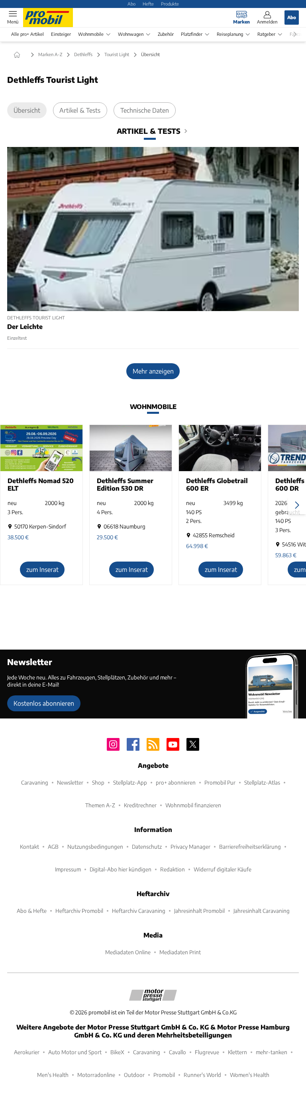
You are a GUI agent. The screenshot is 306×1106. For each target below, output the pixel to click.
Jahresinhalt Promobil (199, 910)
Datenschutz (147, 846)
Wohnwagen (130, 34)
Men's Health (53, 1074)
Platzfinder (191, 34)
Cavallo (177, 1052)
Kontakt (29, 846)
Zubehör (166, 34)
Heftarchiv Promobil (79, 910)
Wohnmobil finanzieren (193, 805)
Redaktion (172, 869)
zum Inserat (42, 569)
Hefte (148, 3)
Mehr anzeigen (153, 371)
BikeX (117, 1052)
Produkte (170, 3)
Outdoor (134, 1074)
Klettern (237, 1052)
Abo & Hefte (32, 910)
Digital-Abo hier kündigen (120, 869)
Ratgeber (266, 34)
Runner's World (202, 1074)
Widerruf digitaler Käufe (222, 869)
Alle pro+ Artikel (27, 34)
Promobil (164, 1074)
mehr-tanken (271, 1052)
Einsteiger (61, 34)
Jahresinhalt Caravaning (261, 910)
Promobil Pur (219, 782)
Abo (131, 3)
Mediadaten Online (128, 952)
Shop (98, 782)
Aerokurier (26, 1052)
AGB (53, 846)
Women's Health (249, 1074)
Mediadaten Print (180, 952)
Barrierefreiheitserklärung (250, 846)
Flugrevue (207, 1052)
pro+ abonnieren (176, 782)
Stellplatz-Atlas (262, 782)
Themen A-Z (100, 805)
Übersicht (27, 110)
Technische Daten (144, 110)
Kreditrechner (140, 805)
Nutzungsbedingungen (95, 846)
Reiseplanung (230, 34)
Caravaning (34, 782)
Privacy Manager (190, 846)
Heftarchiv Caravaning (138, 910)
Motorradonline (96, 1074)
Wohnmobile (91, 34)
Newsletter (70, 782)
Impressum (68, 869)
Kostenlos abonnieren (44, 703)
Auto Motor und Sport (75, 1052)
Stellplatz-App (130, 782)
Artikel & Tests (79, 110)
